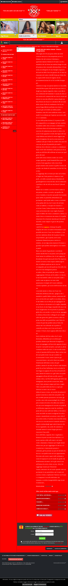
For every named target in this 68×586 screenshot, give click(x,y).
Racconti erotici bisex (8, 93)
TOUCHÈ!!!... (39, 502)
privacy (51, 555)
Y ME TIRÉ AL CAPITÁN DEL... (44, 495)
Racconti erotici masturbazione (8, 118)
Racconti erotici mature (8, 89)
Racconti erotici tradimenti (8, 84)
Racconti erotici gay (9, 115)
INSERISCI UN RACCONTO (6, 127)
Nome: (32, 531)
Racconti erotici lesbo (8, 58)
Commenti (49, 548)
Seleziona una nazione (15, 559)
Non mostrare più (27, 584)
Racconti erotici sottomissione (8, 123)
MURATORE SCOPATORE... (43, 505)
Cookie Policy (58, 555)
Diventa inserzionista (33, 555)
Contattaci (44, 555)
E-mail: (33, 534)
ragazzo (46, 227)
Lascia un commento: (61, 548)
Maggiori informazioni (40, 584)
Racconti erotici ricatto (8, 80)
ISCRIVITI (42, 538)
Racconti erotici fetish (8, 76)
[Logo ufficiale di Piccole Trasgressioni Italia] (34, 10)
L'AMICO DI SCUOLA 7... (42, 509)
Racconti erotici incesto (8, 71)
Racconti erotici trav (8, 102)
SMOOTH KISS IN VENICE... (43, 498)
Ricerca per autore (8, 54)
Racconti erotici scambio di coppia (8, 106)
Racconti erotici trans (8, 62)
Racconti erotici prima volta (8, 98)
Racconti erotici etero (8, 111)
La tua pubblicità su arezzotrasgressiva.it (14, 555)
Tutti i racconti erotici (7, 50)
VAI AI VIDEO (45, 515)
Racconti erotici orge (8, 67)
